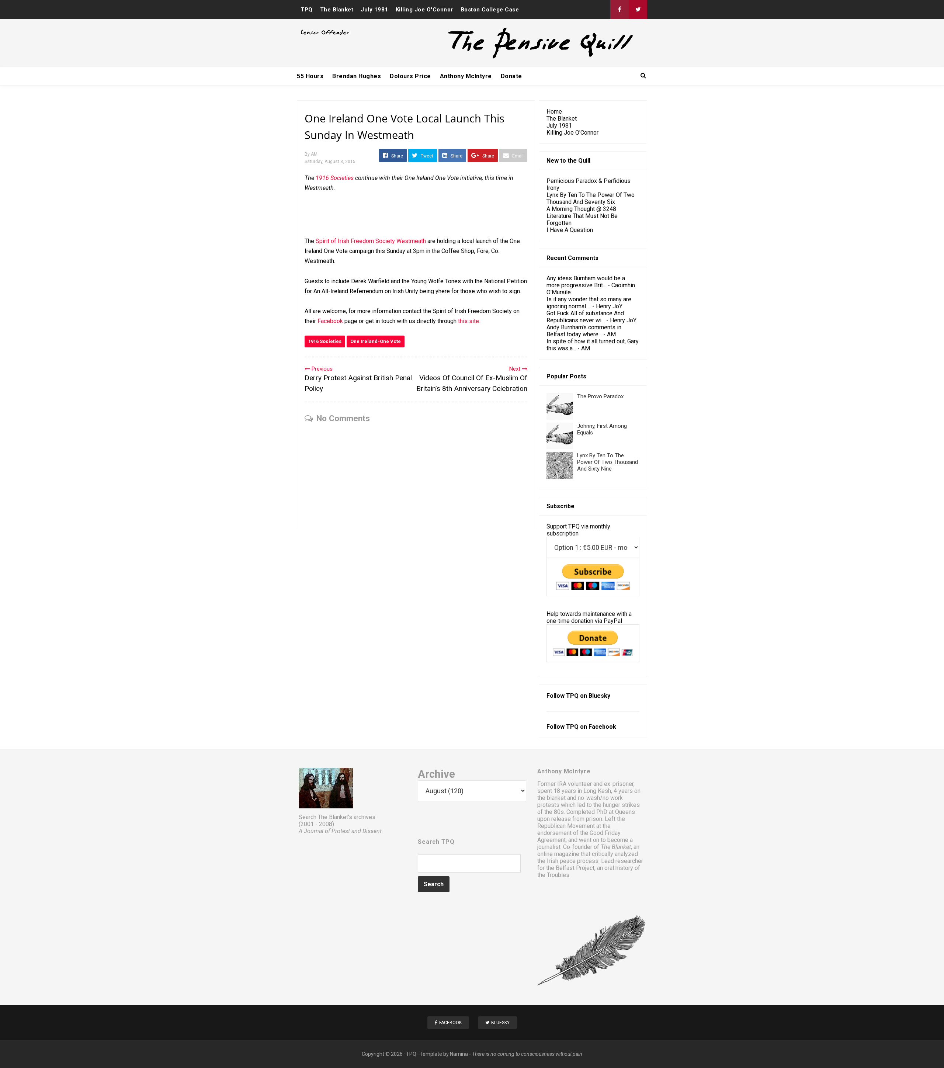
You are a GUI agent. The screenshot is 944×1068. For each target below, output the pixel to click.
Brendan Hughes (356, 76)
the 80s (554, 811)
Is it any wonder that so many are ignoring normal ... (588, 303)
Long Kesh (597, 790)
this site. (469, 321)
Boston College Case (490, 9)
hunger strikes (621, 804)
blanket (556, 797)
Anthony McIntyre (466, 76)
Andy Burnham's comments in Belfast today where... (583, 331)
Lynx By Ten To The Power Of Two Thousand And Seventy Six (590, 198)
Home (554, 111)
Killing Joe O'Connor (424, 9)
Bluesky (599, 695)
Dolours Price (410, 76)
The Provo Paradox (600, 396)
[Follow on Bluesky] (638, 9)
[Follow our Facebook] (619, 9)
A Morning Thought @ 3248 (581, 208)
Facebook (330, 321)
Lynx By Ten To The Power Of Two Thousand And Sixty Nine (607, 462)
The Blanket (337, 9)
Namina (459, 1054)
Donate (511, 76)
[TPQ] (513, 57)
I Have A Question (569, 229)
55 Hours (310, 76)
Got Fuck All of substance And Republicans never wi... (585, 317)
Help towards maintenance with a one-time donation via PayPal (589, 617)
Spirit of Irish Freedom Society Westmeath (371, 241)
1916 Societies (324, 341)
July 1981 (374, 9)
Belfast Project (575, 867)
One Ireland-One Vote (375, 341)
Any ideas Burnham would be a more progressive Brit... (585, 282)
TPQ (307, 9)
